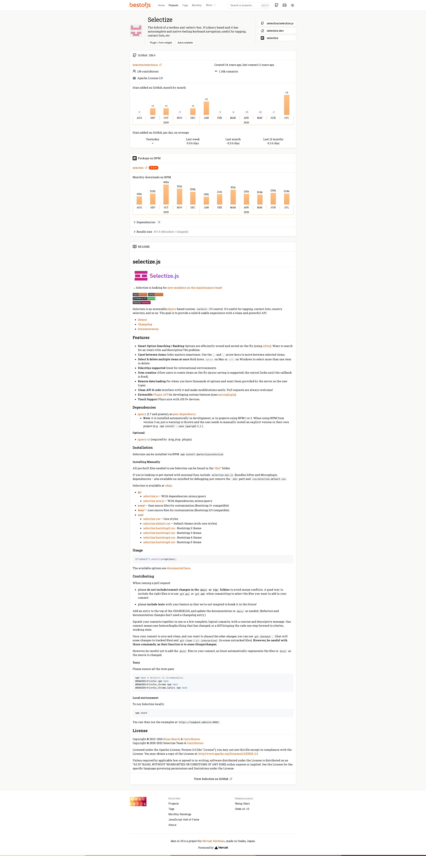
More (209, 5)
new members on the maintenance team (194, 287)
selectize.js (150, 496)
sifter (266, 346)
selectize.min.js (153, 501)
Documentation (148, 329)
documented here (178, 568)
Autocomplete (185, 42)
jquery (142, 414)
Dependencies (148, 222)
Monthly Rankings (179, 814)
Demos (142, 319)
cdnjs (168, 485)
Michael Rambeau (213, 841)
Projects (173, 5)
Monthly (197, 5)
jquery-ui (144, 439)
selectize (138, 167)
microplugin (226, 394)
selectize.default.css (156, 523)
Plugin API (160, 394)
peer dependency (184, 414)
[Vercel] (221, 847)
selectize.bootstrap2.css (159, 528)
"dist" (217, 468)
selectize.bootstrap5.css (159, 542)
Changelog (145, 324)
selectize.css (151, 519)
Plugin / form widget (161, 42)
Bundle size (162, 231)
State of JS (242, 809)
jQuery (171, 309)
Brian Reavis (171, 739)
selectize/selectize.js (145, 64)
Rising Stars (242, 803)
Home (161, 5)
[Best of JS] (140, 5)
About (172, 825)
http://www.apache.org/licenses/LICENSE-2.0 (228, 753)
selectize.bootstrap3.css (159, 533)
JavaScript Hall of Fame (183, 819)
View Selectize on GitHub (211, 779)
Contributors (191, 739)
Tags (185, 5)
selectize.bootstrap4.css (159, 537)
